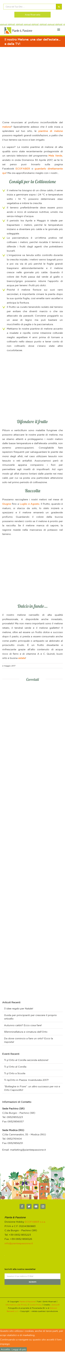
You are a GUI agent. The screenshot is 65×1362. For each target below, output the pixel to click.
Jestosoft (55, 1305)
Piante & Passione (27, 1302)
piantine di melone (50, 131)
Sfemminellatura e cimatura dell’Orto (25, 1031)
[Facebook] (22, 1206)
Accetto (5, 1349)
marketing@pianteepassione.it (28, 1149)
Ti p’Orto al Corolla (15, 1066)
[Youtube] (36, 1206)
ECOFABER (23, 168)
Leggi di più (19, 1349)
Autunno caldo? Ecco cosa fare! (23, 1025)
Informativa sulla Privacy (17, 1305)
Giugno (6, 503)
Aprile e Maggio (35, 220)
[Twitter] (29, 1206)
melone (6, 126)
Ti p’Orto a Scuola (14, 1073)
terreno (14, 207)
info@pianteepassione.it (19, 1243)
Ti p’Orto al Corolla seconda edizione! (26, 1060)
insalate (14, 332)
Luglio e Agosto (29, 503)
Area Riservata (32, 14)
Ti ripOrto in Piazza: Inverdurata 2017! (26, 1080)
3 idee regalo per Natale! (18, 1008)
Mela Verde (55, 155)
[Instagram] (43, 1206)
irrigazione (15, 255)
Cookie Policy (35, 1305)
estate (21, 658)
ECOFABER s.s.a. (35, 1221)
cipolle (26, 332)
